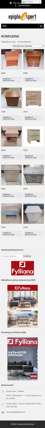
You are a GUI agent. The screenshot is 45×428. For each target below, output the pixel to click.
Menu (4, 26)
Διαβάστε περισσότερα (8, 79)
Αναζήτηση (27, 256)
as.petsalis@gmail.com (15, 412)
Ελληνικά (29, 2)
